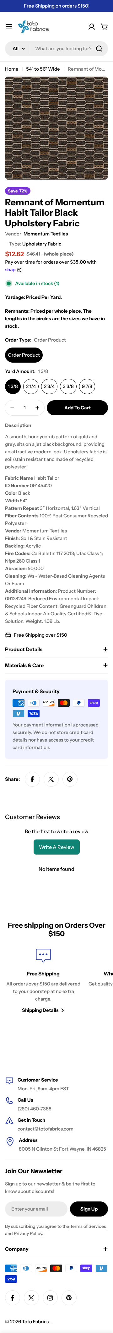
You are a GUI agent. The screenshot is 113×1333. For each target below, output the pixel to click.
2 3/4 (49, 386)
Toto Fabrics (36, 1322)
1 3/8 (13, 386)
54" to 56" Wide (43, 69)
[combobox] (56, 48)
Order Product (24, 355)
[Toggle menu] (9, 26)
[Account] (91, 26)
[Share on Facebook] (32, 779)
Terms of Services (88, 1226)
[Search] (99, 48)
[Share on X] (51, 779)
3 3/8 (68, 386)
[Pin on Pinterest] (70, 779)
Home (12, 69)
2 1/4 (31, 386)
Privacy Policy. (28, 1233)
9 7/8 (87, 386)
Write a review (56, 847)
